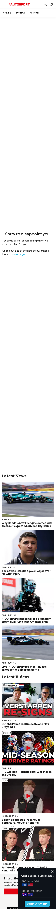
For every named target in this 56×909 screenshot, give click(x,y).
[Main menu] (4, 4)
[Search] (45, 4)
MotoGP (21, 12)
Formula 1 (7, 12)
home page (18, 254)
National (34, 12)
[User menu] (51, 4)
